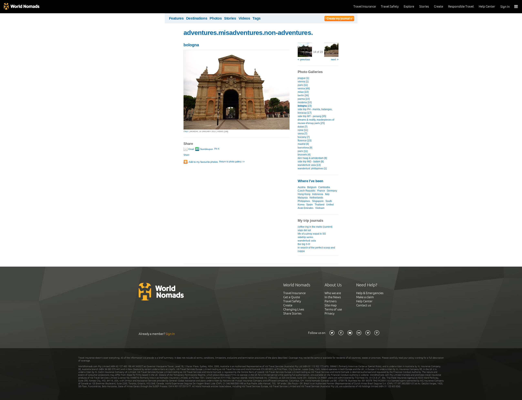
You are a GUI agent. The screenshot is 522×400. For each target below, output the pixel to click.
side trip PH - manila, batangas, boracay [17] (315, 111)
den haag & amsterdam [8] (312, 158)
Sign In (505, 6)
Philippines (304, 201)
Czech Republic (306, 190)
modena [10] (305, 102)
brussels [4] (304, 154)
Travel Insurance (364, 6)
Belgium (311, 187)
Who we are (333, 293)
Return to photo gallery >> (232, 161)
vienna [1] (303, 81)
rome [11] (303, 130)
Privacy (329, 313)
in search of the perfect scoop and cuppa (316, 249)
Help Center (487, 6)
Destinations (196, 18)
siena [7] (302, 133)
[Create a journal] (339, 19)
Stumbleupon (206, 149)
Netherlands (316, 197)
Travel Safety (390, 6)
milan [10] (303, 92)
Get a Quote (291, 297)
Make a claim (365, 297)
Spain (309, 204)
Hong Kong (304, 194)
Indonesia (317, 194)
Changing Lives (293, 309)
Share (186, 155)
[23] (305, 105)
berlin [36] (303, 95)
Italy (327, 194)
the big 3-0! (304, 244)
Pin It (216, 148)
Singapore (318, 201)
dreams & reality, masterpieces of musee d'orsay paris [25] (316, 121)
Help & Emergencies (369, 293)
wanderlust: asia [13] (309, 165)
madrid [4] (303, 144)
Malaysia (303, 197)
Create (438, 6)
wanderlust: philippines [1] (312, 168)
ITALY (186, 132)
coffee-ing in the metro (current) (315, 226)
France (321, 190)
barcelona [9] (305, 147)
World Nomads (21, 6)
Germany (332, 190)
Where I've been (310, 181)
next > (334, 59)
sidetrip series (305, 237)
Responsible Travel (461, 6)
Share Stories (292, 313)
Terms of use (333, 309)
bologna (191, 45)
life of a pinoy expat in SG (312, 233)
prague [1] (303, 78)
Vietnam (319, 208)
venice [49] (304, 88)
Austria (301, 187)
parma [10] (304, 99)
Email (191, 149)
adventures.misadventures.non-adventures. (248, 32)
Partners (330, 301)
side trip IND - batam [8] (311, 161)
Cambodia (324, 187)
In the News (333, 297)
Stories (424, 6)
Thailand (319, 204)
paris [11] (303, 85)
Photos (216, 18)
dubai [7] (302, 126)
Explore (409, 6)
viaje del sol (304, 230)
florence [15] (304, 140)
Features (176, 18)
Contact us (363, 305)
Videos (244, 18)
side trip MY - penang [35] (312, 116)
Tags (256, 18)
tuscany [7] (304, 137)
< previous (304, 59)
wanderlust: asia (307, 240)
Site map (331, 305)
